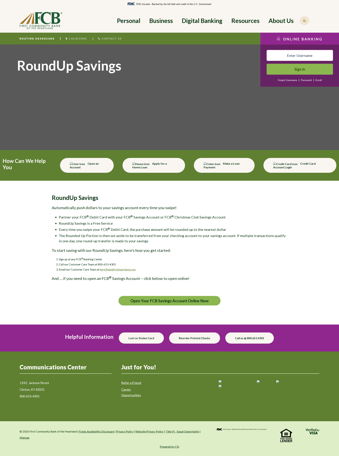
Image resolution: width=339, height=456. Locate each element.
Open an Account (84, 165)
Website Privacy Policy (149, 431)
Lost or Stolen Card (141, 338)
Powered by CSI (169, 446)
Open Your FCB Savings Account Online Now (169, 300)
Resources (245, 20)
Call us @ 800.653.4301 (249, 338)
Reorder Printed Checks (194, 338)
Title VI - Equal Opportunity (182, 431)
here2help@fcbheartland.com (118, 269)
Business (161, 20)
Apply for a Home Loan (149, 165)
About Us (281, 20)
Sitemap (24, 437)
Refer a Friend (131, 383)
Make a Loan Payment (222, 165)
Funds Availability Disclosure (96, 431)
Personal (128, 20)
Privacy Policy (124, 431)
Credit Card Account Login (294, 165)
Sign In (300, 69)
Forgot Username (287, 80)
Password (306, 80)
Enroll (319, 80)
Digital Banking (202, 20)
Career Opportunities (131, 392)
